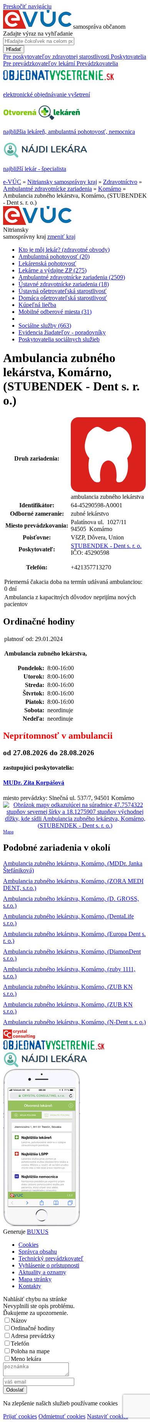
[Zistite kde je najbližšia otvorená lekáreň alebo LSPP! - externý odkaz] (41, 1224)
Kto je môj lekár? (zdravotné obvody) (64, 249)
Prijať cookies (20, 1416)
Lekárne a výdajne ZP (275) (52, 270)
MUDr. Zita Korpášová (33, 782)
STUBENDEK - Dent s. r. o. (106, 546)
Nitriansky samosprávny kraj (62, 182)
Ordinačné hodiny (33, 1328)
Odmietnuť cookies (61, 1416)
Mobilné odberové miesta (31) (55, 311)
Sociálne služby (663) (44, 325)
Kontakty (29, 1286)
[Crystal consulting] (19, 1036)
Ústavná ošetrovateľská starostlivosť (62, 291)
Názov (19, 1320)
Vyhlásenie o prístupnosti (48, 1265)
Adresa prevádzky (33, 1336)
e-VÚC (12, 182)
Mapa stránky (35, 1279)
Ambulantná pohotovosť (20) (54, 256)
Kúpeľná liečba (37, 305)
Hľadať (13, 49)
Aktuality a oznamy (42, 1272)
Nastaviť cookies (107, 1416)
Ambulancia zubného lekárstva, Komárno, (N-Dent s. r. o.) (74, 1022)
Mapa (8, 831)
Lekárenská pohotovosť (47, 263)
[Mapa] (75, 815)
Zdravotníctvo (120, 182)
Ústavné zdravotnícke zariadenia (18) (63, 284)
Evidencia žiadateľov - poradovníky (62, 332)
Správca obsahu (37, 1251)
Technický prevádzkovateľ (50, 1258)
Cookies (28, 1244)
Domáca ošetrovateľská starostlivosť (62, 298)
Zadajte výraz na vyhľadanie (38, 33)
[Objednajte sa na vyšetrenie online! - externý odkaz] (53, 1047)
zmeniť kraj (61, 236)
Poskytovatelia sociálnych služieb (59, 339)
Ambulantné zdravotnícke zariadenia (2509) (71, 277)
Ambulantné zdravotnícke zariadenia (47, 188)
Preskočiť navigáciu (27, 6)
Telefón (20, 1343)
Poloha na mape (30, 1351)
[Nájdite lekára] (45, 1065)
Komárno (109, 188)
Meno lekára (26, 1359)
